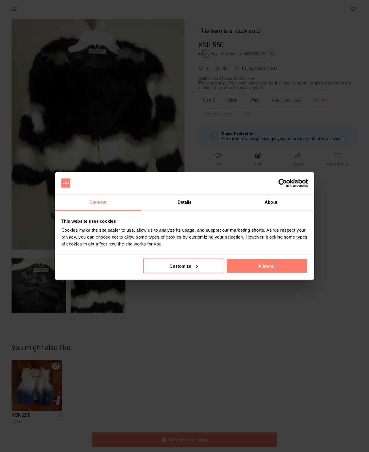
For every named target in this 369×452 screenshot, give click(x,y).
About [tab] (271, 202)
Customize (180, 265)
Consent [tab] (98, 202)
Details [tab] (185, 202)
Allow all (267, 265)
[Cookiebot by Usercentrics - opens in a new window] (282, 183)
